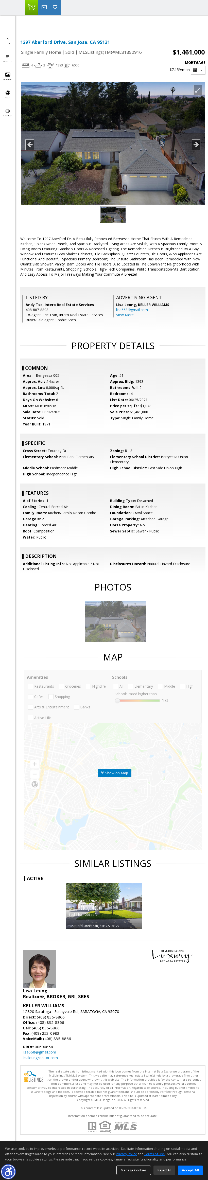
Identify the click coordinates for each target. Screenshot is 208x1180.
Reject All (164, 1170)
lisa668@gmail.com (132, 309)
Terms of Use (154, 1154)
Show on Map (116, 773)
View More (125, 314)
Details (7, 61)
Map (7, 97)
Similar (7, 115)
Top (8, 43)
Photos (7, 79)
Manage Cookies (134, 1170)
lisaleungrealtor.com (40, 1057)
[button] (8, 1172)
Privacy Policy (126, 1154)
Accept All (190, 1170)
